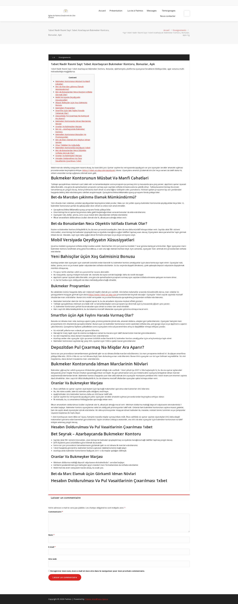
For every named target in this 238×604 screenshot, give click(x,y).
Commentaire (55, 511)
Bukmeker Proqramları (65, 108)
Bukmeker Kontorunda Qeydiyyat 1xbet (72, 147)
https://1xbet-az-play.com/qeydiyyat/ (99, 170)
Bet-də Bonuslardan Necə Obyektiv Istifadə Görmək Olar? (70, 151)
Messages (152, 10)
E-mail (52, 547)
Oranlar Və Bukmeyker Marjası (68, 126)
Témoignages (168, 10)
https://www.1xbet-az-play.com (102, 294)
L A (53, 57)
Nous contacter (167, 16)
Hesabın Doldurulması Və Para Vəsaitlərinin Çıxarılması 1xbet (68, 159)
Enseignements (179, 30)
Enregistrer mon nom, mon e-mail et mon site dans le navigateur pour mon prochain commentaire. (97, 571)
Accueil (102, 10)
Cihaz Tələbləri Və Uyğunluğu (67, 145)
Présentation (116, 10)
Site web (52, 559)
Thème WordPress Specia (96, 599)
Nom (51, 535)
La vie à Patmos (135, 10)
